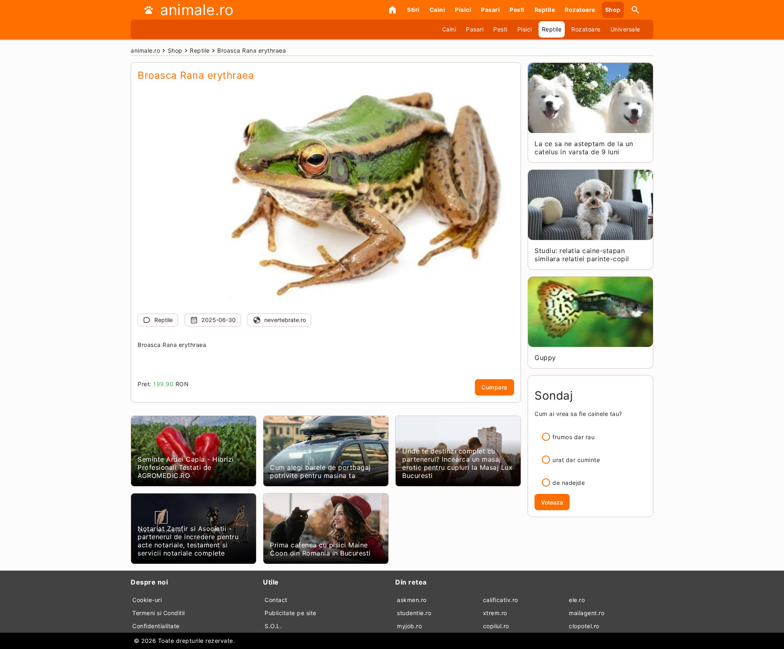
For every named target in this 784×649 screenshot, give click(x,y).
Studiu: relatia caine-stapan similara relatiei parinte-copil (582, 255)
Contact (276, 599)
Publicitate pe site (290, 612)
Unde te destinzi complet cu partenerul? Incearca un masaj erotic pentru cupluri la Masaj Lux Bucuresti (457, 463)
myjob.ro (409, 625)
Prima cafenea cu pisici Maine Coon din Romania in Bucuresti (320, 549)
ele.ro (577, 599)
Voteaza (552, 502)
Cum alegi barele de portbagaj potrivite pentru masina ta (320, 471)
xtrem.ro (495, 612)
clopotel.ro (584, 625)
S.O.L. (273, 625)
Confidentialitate (156, 625)
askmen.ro (412, 599)
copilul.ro (496, 625)
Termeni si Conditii (158, 612)
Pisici (463, 9)
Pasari (490, 9)
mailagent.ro (586, 612)
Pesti (517, 9)
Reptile (545, 9)
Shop (613, 9)
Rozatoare (580, 9)
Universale (625, 29)
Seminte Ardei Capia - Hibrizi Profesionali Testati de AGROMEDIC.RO (186, 467)
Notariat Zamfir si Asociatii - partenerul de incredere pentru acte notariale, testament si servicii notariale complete (188, 541)
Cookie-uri (147, 599)
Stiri (413, 9)
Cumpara (494, 387)
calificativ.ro (500, 599)
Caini (437, 9)
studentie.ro (414, 612)
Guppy (545, 357)
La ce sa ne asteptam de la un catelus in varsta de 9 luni (584, 148)
